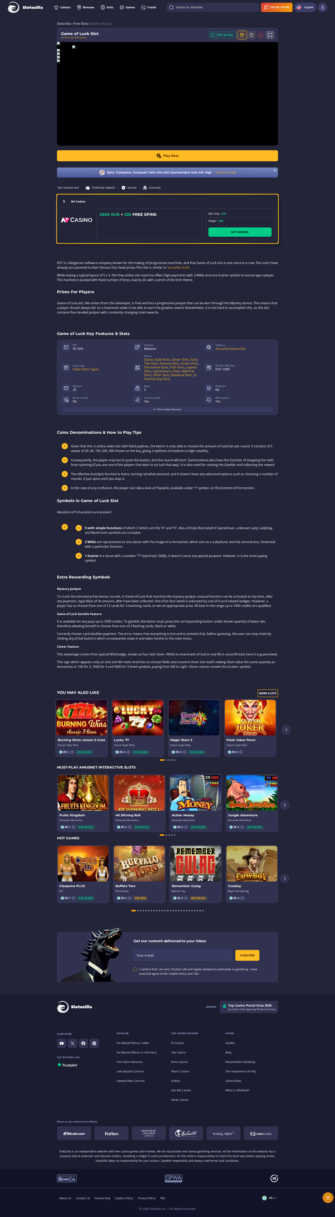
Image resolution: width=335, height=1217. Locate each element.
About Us (65, 1198)
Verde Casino (179, 1100)
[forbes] (111, 1133)
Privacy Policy (146, 1198)
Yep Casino (178, 1052)
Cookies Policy (124, 1198)
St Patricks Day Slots (170, 377)
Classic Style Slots (157, 359)
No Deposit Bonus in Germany (136, 1052)
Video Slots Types (86, 369)
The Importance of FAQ (240, 1071)
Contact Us (83, 1198)
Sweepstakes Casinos (131, 1081)
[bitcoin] (74, 1133)
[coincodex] (261, 1133)
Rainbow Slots (181, 375)
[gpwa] (173, 1178)
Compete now (225, 172)
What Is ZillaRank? (237, 1090)
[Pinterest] (94, 1043)
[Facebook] (83, 1043)
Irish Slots (177, 367)
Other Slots (161, 375)
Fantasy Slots (169, 363)
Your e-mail (145, 955)
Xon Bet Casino (181, 1090)
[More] (328, 1197)
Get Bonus (240, 232)
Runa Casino (179, 1062)
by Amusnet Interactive (73, 37)
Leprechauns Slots (166, 371)
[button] (72, 752)
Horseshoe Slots (156, 367)
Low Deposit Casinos (130, 1071)
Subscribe (247, 955)
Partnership (102, 1198)
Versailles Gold (178, 267)
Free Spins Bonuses (129, 1062)
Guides (230, 1043)
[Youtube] (61, 1043)
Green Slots (189, 363)
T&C (162, 1198)
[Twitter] (72, 1043)
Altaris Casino (180, 1071)
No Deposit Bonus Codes (133, 1043)
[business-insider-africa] (149, 1133)
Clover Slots (180, 359)
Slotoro (175, 1081)
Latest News (233, 1081)
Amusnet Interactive (230, 349)
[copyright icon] (186, 1133)
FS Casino (177, 1043)
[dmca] (67, 1178)
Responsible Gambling (240, 1062)
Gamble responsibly (174, 1160)
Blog (228, 1052)
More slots (267, 693)
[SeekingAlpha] (223, 1133)
